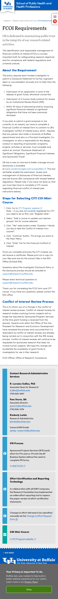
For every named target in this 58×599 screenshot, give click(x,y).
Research (7, 21)
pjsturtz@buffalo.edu (20, 405)
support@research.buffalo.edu (17, 274)
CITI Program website (29, 208)
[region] (29, 581)
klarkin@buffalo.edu (20, 421)
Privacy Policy (31, 582)
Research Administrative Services (25, 21)
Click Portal (17, 465)
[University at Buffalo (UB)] (7, 4)
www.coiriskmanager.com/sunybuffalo (24, 169)
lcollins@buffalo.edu (20, 390)
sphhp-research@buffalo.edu (25, 430)
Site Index (9, 553)
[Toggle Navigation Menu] (55, 19)
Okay (29, 589)
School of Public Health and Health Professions (33, 4)
